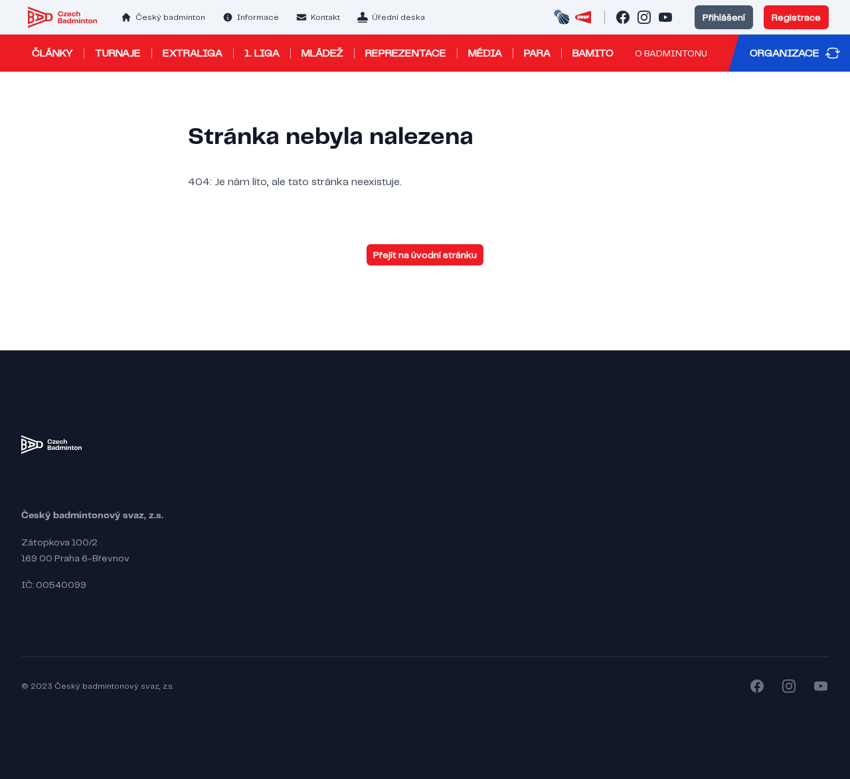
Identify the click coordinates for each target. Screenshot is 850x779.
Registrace (796, 17)
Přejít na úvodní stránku (425, 255)
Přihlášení (724, 17)
